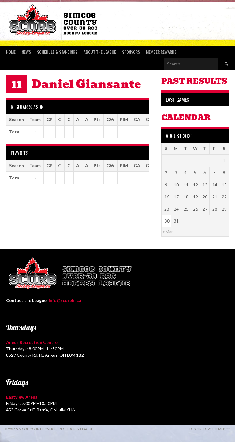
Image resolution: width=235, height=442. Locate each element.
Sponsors (131, 52)
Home (11, 52)
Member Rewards (161, 52)
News (26, 52)
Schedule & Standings (57, 52)
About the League (100, 52)
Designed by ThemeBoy (209, 429)
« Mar (168, 231)
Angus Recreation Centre (32, 342)
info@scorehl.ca (65, 300)
